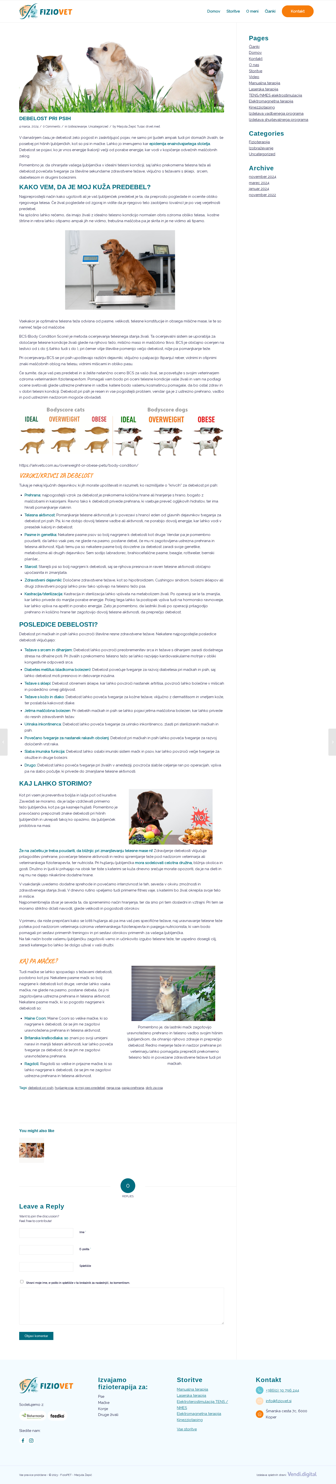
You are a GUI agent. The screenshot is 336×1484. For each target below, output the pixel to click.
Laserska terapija (263, 89)
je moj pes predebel (90, 1088)
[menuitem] (213, 11)
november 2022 (262, 195)
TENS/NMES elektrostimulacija (275, 95)
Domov (255, 52)
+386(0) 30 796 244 (282, 1390)
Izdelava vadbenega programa (276, 113)
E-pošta (85, 1249)
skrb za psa (154, 1088)
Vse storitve (187, 1429)
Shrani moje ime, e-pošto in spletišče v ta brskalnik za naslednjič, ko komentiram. (78, 1282)
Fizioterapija (259, 142)
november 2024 (262, 176)
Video (254, 77)
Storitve (255, 71)
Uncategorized (98, 126)
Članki (254, 46)
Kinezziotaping (262, 107)
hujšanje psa (64, 1088)
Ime (82, 1232)
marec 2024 (259, 183)
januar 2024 (259, 189)
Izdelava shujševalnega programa (278, 119)
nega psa (113, 1088)
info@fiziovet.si (278, 1401)
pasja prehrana (133, 1088)
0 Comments (51, 126)
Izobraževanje (77, 126)
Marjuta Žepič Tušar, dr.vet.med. (139, 126)
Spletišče (85, 1266)
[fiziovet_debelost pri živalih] (121, 74)
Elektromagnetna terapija (271, 101)
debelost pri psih (40, 1088)
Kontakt (255, 59)
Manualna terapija (264, 83)
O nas (254, 65)
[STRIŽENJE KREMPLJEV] (31, 1150)
